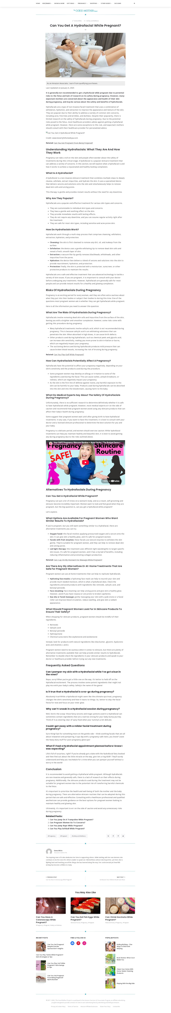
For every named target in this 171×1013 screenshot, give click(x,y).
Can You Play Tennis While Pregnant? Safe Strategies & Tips (49, 956)
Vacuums (117, 3)
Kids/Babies (46, 3)
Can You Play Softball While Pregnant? (67, 828)
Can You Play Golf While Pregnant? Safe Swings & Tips (56, 965)
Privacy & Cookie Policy (58, 1006)
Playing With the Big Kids (126, 983)
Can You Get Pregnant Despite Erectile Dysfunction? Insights (55, 946)
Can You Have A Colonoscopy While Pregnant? (46, 920)
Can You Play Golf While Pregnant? (69, 354)
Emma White (58, 851)
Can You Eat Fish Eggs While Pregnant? (85, 918)
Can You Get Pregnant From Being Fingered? (73, 143)
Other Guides (105, 3)
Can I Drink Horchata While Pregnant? (119, 918)
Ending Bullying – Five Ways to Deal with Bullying (124, 946)
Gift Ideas (70, 3)
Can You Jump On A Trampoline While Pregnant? (71, 819)
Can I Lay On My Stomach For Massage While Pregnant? (78, 560)
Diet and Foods (75, 922)
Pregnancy (82, 3)
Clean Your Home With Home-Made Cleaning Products (125, 971)
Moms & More (59, 3)
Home (38, 3)
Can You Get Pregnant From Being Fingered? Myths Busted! (55, 978)
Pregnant (64, 836)
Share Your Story (105, 1006)
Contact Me (116, 1006)
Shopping (93, 3)
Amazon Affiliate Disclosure (89, 1006)
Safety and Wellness (92, 21)
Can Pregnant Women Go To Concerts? (67, 822)
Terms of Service (73, 1006)
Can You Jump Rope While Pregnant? (66, 825)
